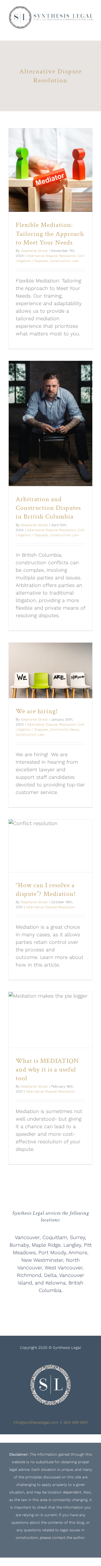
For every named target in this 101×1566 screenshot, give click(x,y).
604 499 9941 (76, 1422)
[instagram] (32, 1307)
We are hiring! (37, 711)
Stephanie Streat (34, 251)
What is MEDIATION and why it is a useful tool (47, 1069)
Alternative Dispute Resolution (51, 256)
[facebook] (50, 1307)
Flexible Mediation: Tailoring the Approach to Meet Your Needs (50, 233)
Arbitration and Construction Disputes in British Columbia (48, 508)
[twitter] (69, 1307)
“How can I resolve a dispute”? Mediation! (46, 889)
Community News (64, 729)
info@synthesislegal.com (35, 1422)
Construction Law (64, 261)
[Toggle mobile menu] (90, 32)
